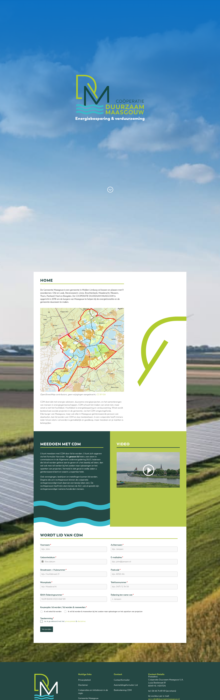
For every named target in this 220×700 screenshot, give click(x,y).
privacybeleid (70, 621)
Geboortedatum (48, 557)
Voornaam (45, 545)
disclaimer (81, 621)
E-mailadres (117, 557)
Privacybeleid (84, 680)
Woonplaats (46, 582)
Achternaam (117, 545)
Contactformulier (122, 680)
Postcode (116, 570)
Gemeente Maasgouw (88, 698)
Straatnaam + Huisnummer (53, 570)
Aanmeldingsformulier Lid (126, 685)
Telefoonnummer (119, 582)
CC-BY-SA (101, 394)
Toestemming (47, 618)
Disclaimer (83, 685)
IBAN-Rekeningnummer (52, 595)
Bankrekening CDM (123, 690)
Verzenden (46, 629)
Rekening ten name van (122, 595)
